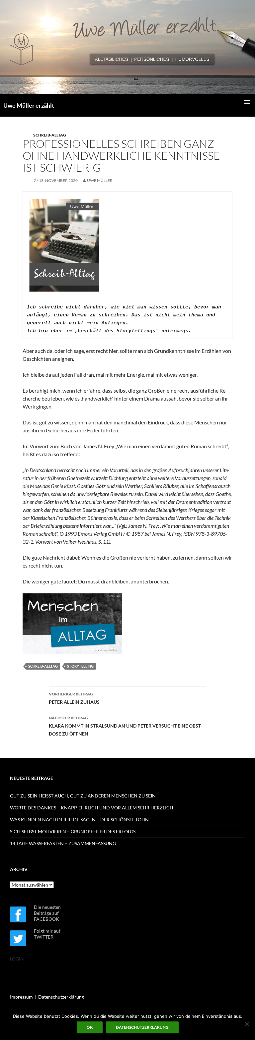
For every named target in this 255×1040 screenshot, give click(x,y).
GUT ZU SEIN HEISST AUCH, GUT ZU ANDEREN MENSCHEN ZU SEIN (83, 795)
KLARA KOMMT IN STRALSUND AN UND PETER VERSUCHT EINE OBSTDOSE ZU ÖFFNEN (126, 726)
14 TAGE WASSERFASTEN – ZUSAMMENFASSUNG (63, 843)
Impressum (21, 997)
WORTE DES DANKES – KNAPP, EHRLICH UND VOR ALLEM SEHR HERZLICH (91, 807)
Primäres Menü (247, 102)
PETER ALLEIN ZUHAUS (74, 698)
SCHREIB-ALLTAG (49, 135)
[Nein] (246, 1024)
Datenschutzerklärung (61, 997)
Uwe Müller (100, 180)
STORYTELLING (80, 666)
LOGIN (17, 958)
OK (90, 1027)
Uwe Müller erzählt (28, 105)
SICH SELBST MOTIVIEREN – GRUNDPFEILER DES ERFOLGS (72, 831)
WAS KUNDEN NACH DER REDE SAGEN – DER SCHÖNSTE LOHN (79, 819)
